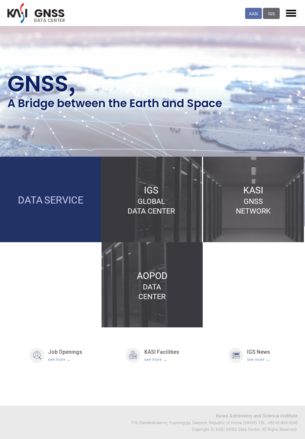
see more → (59, 359)
